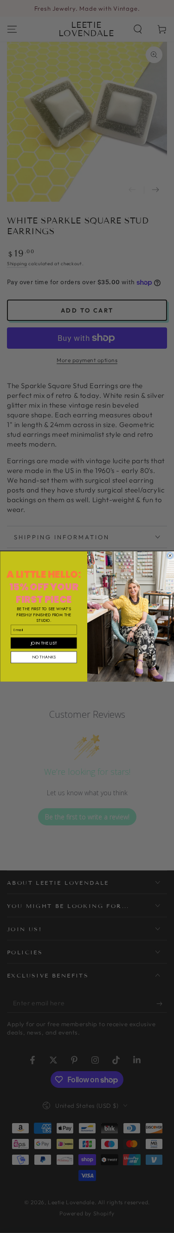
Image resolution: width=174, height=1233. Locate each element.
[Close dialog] (170, 555)
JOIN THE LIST (44, 643)
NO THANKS (43, 657)
